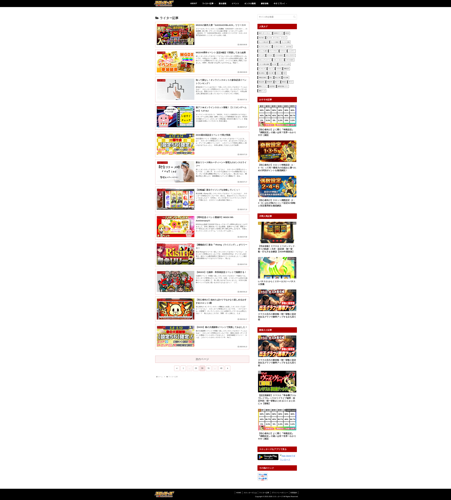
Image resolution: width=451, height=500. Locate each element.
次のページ (202, 359)
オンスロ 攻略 (286, 42)
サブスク (282, 51)
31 (209, 368)
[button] (294, 17)
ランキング (262, 68)
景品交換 (261, 82)
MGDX (287, 33)
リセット (270, 68)
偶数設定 (286, 68)
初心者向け (262, 73)
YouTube (261, 37)
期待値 (284, 82)
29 (196, 368)
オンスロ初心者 (263, 42)
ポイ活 (274, 64)
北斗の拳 (270, 73)
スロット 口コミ (278, 60)
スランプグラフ (290, 55)
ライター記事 (264, 493)
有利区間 (269, 82)
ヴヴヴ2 (278, 68)
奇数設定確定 (262, 77)
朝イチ (277, 82)
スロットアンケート (264, 60)
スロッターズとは (250, 493)
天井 (284, 73)
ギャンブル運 (262, 51)
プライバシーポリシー (280, 493)
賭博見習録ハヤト (283, 86)
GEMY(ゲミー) (278, 33)
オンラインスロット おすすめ (282, 46)
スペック (261, 55)
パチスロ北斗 (290, 60)
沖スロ (291, 82)
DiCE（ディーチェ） (265, 33)
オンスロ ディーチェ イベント (276, 37)
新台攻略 (285, 77)
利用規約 (293, 493)
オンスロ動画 (274, 42)
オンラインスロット (264, 46)
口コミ (278, 73)
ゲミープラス (273, 51)
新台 (270, 77)
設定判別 (272, 86)
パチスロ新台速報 (264, 64)
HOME (238, 493)
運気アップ (262, 90)
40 (221, 368)
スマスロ (269, 55)
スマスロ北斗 (279, 55)
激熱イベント (262, 86)
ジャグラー (291, 51)
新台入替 (277, 77)
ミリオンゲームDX (284, 64)
